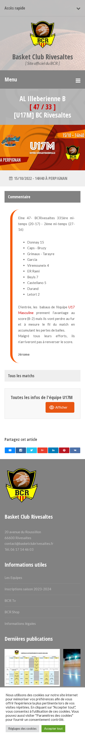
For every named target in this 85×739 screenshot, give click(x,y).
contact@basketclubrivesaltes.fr (29, 543)
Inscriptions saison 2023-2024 (28, 589)
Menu (11, 79)
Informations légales (20, 623)
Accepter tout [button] (53, 728)
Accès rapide (15, 8)
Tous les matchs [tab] (21, 375)
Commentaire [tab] (19, 196)
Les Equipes (13, 578)
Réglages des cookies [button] (22, 728)
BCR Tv (10, 600)
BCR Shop (12, 612)
